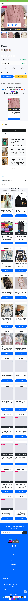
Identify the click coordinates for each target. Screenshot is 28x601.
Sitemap (4, 589)
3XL (14, 56)
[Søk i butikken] (23, 3)
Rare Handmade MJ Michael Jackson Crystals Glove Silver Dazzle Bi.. (21, 459)
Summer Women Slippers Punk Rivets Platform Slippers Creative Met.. (7, 459)
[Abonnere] (24, 532)
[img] (5, 134)
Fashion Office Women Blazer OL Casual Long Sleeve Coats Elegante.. (20, 486)
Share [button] (3, 79)
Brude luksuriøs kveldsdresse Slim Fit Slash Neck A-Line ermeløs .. (21, 292)
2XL (11, 56)
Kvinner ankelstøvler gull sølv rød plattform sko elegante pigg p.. (21, 375)
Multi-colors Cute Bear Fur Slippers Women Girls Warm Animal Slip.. (7, 238)
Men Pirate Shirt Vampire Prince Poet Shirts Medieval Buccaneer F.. (7, 431)
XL (9, 56)
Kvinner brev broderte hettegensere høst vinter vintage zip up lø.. (21, 348)
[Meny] (26, 3)
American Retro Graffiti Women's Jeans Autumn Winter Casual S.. (20, 238)
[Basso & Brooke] (3, 3)
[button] (24, 18)
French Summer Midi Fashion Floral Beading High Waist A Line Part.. (7, 265)
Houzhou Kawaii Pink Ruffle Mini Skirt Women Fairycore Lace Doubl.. (7, 348)
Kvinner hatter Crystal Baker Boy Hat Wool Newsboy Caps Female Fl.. (21, 320)
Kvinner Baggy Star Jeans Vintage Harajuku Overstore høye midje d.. (21, 513)
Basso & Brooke (16, 594)
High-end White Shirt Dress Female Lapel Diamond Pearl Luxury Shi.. (7, 320)
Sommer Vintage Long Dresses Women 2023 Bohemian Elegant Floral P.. (7, 403)
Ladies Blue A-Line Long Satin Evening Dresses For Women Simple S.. (7, 210)
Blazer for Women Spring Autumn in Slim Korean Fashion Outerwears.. (14, 114)
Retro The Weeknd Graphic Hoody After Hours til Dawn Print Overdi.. (21, 210)
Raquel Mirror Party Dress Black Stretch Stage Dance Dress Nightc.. (21, 265)
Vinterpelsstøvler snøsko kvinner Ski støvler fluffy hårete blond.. (7, 375)
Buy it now (20, 76)
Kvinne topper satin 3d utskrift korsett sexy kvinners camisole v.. (21, 403)
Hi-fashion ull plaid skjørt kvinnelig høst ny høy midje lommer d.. (7, 292)
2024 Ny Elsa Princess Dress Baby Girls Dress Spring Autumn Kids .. (7, 513)
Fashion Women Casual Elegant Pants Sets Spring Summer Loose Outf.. (21, 431)
